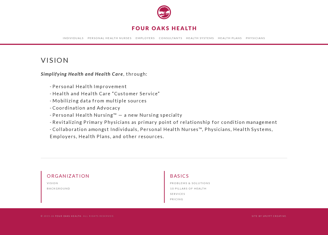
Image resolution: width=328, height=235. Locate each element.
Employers (145, 38)
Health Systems (200, 38)
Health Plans (230, 38)
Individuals (73, 38)
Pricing (176, 199)
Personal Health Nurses (110, 38)
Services (177, 193)
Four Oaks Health (68, 216)
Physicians (255, 38)
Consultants (170, 38)
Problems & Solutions (190, 183)
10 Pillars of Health (188, 188)
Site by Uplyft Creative (269, 216)
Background (58, 188)
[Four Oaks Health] (164, 17)
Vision (52, 183)
